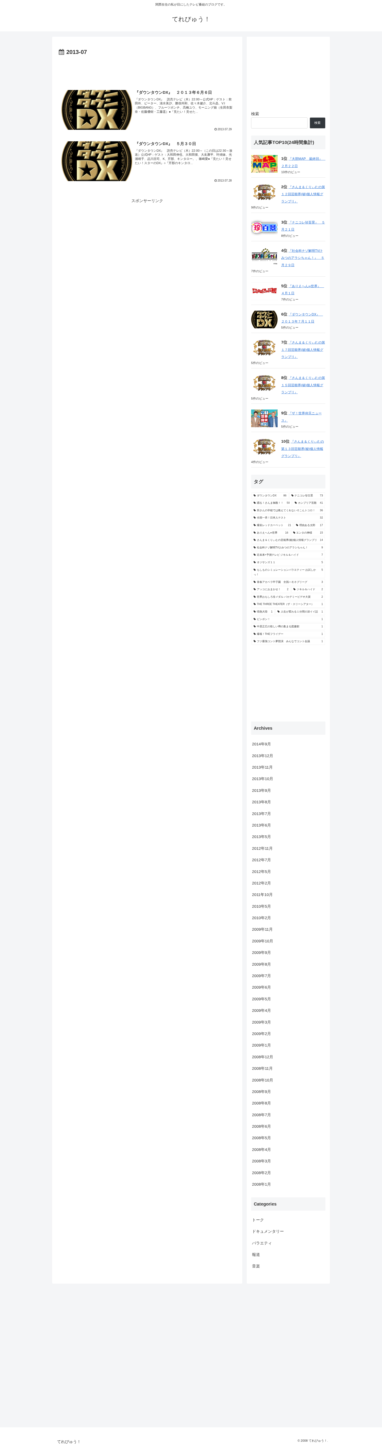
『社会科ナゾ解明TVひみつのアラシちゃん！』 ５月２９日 (302, 258)
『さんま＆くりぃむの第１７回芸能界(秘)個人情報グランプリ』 (303, 350)
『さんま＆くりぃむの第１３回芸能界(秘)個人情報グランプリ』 (302, 449)
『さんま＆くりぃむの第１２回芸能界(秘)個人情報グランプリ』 (303, 194)
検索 (255, 114)
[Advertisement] (147, 69)
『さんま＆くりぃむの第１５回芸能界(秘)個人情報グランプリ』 (303, 385)
